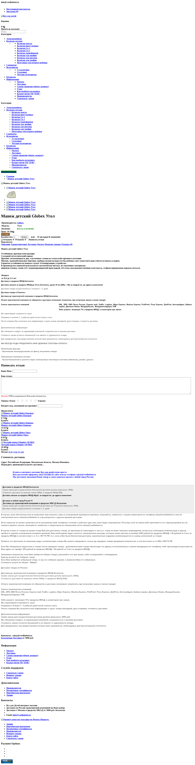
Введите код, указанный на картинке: (19, 406)
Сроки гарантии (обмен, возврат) (33, 86)
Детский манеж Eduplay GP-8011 (16, 445)
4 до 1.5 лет (18, 452)
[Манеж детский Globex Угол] (20, 188)
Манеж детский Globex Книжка (16, 425)
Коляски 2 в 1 (23, 48)
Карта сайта (12, 678)
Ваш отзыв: (6, 376)
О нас (19, 89)
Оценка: (5, 401)
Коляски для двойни (27, 55)
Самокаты (11, 65)
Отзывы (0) (66, 244)
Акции (9, 695)
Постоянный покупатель (18, 9)
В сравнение (54, 237)
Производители (24, 96)
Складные (22, 72)
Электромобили (14, 39)
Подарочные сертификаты (19, 690)
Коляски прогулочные (27, 46)
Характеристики (19, 244)
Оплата (20, 82)
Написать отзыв (36, 239)
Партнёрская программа (18, 693)
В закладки (42, 237)
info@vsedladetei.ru (22, 715)
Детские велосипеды (27, 74)
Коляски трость (24, 43)
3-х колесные (23, 70)
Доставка (21, 84)
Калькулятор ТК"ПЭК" (28, 94)
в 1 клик (5, 234)
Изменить (64, 462)
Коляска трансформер (27, 53)
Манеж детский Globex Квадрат (16, 415)
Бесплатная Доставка (11, 638)
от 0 (10, 452)
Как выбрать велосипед (28, 91)
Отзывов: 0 (20, 239)
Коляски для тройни (27, 60)
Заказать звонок (8, 172)
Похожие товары (53, 244)
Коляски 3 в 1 (23, 51)
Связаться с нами (25, 98)
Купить (4, 420)
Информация (12, 79)
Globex (20, 223)
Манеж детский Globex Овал (14, 435)
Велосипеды (12, 67)
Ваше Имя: (6, 371)
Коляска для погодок (27, 58)
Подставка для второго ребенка (32, 63)
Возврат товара (13, 675)
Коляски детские (14, 41)
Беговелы (11, 77)
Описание (5, 244)
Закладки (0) (12, 11)
